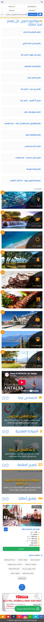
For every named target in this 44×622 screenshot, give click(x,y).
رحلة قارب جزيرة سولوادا (15, 564)
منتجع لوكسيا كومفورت (32, 66)
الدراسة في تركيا (28, 397)
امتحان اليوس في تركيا (28, 568)
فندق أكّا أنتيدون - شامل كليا (30, 100)
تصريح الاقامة (28, 464)
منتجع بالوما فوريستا (33, 169)
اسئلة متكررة (32, 10)
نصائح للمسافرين (31, 6)
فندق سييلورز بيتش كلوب (32, 111)
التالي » (34, 188)
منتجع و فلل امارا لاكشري (32, 43)
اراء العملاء (11, 6)
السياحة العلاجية (27, 431)
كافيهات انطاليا (15, 573)
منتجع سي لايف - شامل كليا (31, 89)
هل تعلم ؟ (11, 10)
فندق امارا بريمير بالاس (33, 146)
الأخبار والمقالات (33, 14)
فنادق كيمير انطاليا (28, 573)
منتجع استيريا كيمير (34, 77)
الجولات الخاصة (22, 559)
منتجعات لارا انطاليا (30, 564)
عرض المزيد (22, 578)
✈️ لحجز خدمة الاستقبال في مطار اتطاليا (15, 14)
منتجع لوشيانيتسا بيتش (33, 134)
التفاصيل (21, 549)
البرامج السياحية (35, 559)
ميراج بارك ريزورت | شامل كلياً (31, 54)
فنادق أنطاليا (28, 498)
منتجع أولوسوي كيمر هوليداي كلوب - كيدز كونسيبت (22, 123)
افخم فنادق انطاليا (14, 568)
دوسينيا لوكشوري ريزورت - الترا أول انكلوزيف (25, 180)
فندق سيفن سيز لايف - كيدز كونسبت (28, 157)
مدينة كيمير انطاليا (9, 559)
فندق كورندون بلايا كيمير (32, 32)
